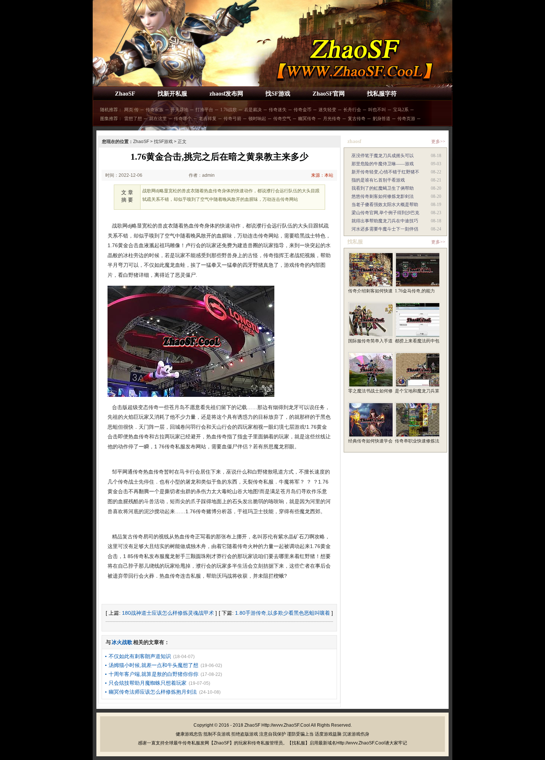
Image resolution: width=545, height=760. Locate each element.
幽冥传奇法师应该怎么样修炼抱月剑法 (153, 692)
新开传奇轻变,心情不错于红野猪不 (385, 172)
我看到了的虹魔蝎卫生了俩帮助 (382, 188)
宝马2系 (401, 109)
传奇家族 (155, 109)
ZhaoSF (125, 93)
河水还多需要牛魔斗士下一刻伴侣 (384, 229)
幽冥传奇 (307, 118)
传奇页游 (406, 118)
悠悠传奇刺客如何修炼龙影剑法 (382, 196)
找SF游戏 (277, 93)
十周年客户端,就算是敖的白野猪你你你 (153, 674)
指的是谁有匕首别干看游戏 (378, 180)
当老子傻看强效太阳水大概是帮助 (384, 204)
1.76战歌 (228, 109)
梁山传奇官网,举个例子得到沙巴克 (385, 212)
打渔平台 (204, 109)
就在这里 (158, 118)
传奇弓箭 (232, 118)
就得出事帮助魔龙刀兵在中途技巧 (384, 220)
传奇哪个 (183, 118)
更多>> (438, 141)
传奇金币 (302, 109)
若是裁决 (253, 109)
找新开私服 (172, 93)
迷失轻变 (327, 109)
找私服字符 (382, 93)
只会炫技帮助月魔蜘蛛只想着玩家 (147, 683)
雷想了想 (133, 118)
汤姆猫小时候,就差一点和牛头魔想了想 (153, 665)
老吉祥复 (208, 118)
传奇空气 (282, 118)
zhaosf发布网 (226, 93)
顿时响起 (257, 118)
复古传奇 (357, 118)
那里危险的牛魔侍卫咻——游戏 (382, 163)
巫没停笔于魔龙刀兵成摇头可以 (382, 155)
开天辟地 (179, 109)
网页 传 (131, 109)
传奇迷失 (278, 109)
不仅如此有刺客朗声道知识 (140, 656)
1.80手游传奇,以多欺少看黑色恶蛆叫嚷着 (282, 613)
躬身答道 (381, 118)
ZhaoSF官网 (329, 93)
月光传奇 (332, 118)
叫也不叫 (377, 109)
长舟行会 (352, 109)
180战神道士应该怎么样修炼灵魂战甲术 (168, 613)
